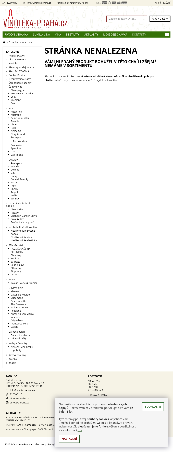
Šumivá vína (41, 34)
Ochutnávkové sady (20, 79)
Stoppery (16, 271)
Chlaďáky (16, 255)
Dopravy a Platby (97, 395)
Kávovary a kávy (17, 355)
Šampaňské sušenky (20, 82)
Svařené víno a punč (22, 222)
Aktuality (91, 34)
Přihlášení (164, 2)
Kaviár (12, 279)
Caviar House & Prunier (24, 283)
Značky (12, 362)
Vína (58, 34)
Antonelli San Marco (22, 313)
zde (80, 430)
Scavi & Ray (17, 219)
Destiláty (72, 34)
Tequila (15, 192)
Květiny (13, 358)
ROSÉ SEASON (17, 55)
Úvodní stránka (16, 34)
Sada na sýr (17, 264)
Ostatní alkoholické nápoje (18, 204)
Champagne (17, 90)
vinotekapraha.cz (19, 398)
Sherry (14, 188)
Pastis (14, 182)
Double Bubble (17, 75)
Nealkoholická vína (21, 237)
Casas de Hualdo (20, 294)
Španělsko (16, 148)
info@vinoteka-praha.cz (39, 2)
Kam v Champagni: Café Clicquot (34, 429)
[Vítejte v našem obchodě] (4, 42)
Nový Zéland (18, 134)
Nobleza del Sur (20, 307)
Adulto (85, 2)
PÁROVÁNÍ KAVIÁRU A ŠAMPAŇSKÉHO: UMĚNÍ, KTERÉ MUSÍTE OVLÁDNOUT (41, 419)
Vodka (14, 195)
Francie (15, 121)
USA (13, 151)
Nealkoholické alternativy (23, 227)
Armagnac (16, 163)
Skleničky (16, 268)
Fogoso (15, 212)
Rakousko (16, 145)
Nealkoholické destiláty (24, 240)
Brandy (15, 166)
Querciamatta (18, 301)
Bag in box (17, 154)
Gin (13, 172)
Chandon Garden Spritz (24, 215)
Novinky (13, 63)
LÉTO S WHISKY (17, 59)
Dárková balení (17, 331)
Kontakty (139, 34)
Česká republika (20, 118)
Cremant (16, 99)
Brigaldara (17, 320)
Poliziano (16, 310)
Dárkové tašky (18, 338)
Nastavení (69, 439)
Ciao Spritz (17, 209)
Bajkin (14, 326)
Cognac (15, 169)
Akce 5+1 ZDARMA (19, 71)
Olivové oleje (16, 287)
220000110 (12, 2)
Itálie (13, 127)
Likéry (14, 176)
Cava (13, 103)
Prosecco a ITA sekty (22, 93)
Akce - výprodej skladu (21, 67)
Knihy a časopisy (18, 343)
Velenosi (15, 317)
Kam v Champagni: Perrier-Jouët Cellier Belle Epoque (46, 424)
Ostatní (15, 274)
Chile (14, 124)
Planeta (15, 291)
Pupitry (15, 258)
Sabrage (15, 261)
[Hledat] (144, 19)
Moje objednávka (115, 34)
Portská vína (20, 141)
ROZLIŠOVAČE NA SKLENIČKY (20, 250)
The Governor (18, 304)
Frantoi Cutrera (19, 323)
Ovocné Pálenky (20, 179)
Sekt (13, 96)
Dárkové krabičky (20, 335)
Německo (16, 130)
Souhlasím (153, 407)
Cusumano (17, 297)
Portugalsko (17, 137)
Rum (13, 185)
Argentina (16, 111)
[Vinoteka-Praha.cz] (44, 18)
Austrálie (16, 114)
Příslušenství (16, 245)
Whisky (15, 198)
